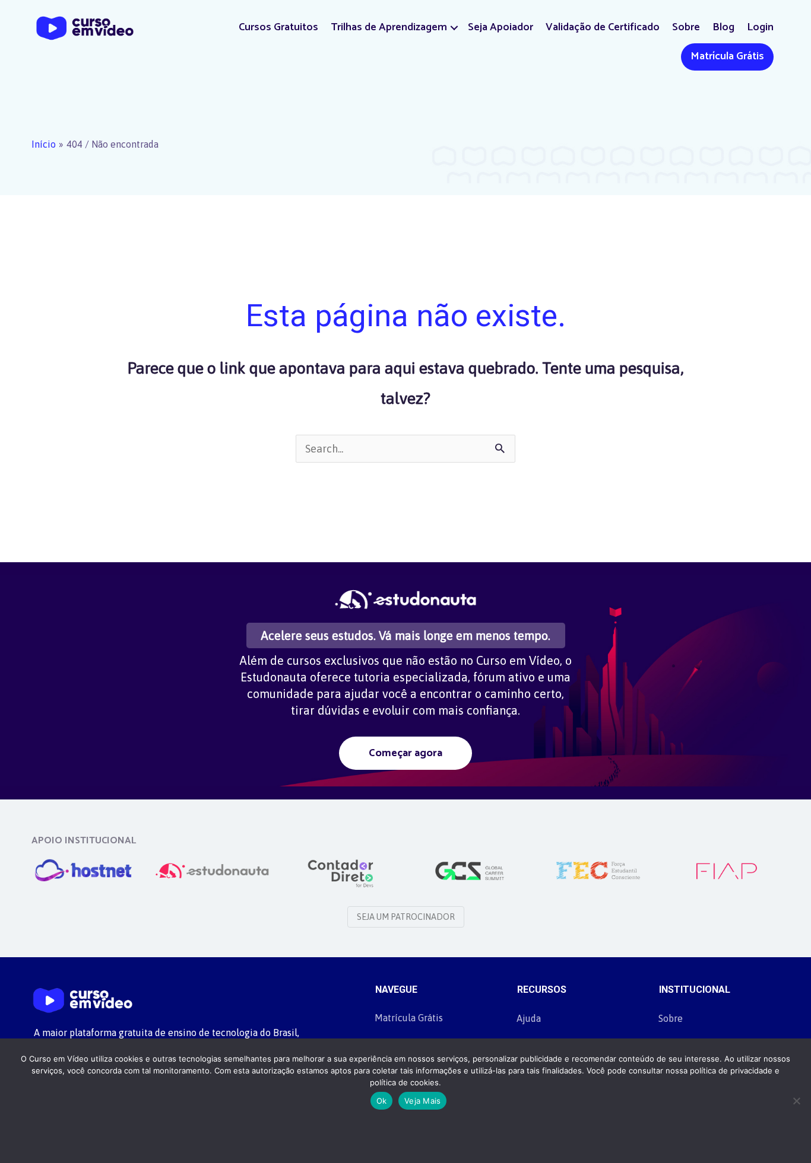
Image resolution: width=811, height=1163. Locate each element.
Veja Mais (422, 1100)
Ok (381, 1100)
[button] (454, 27)
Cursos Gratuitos (278, 27)
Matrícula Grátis (727, 56)
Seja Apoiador (500, 27)
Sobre (686, 27)
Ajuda (529, 1018)
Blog (723, 27)
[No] (796, 1101)
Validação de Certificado (603, 27)
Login (760, 27)
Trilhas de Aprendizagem (389, 27)
